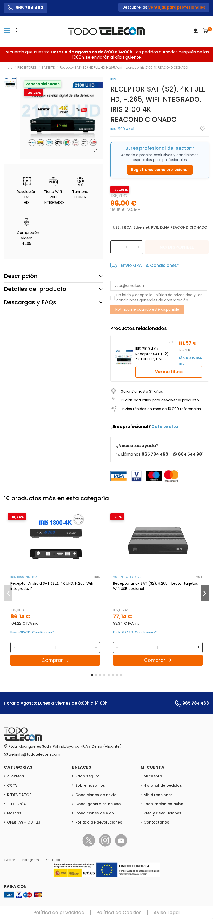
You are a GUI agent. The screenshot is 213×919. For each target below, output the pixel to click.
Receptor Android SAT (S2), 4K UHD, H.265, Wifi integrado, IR (51, 586)
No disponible (176, 247)
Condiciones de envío (96, 794)
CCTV (12, 785)
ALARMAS (15, 776)
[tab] (53, 276)
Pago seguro (87, 776)
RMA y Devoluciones (162, 813)
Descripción (21, 276)
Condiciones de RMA (94, 813)
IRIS (113, 79)
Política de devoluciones (98, 822)
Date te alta (164, 426)
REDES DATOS (19, 794)
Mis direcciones (158, 794)
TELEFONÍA (16, 803)
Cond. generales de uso (98, 803)
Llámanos (144, 454)
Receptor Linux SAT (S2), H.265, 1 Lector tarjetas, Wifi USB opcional (156, 586)
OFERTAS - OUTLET (24, 822)
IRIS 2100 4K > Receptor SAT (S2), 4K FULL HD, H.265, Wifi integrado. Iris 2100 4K (152, 354)
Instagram (31, 859)
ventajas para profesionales (176, 7)
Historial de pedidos (163, 785)
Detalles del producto (35, 289)
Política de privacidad (173, 294)
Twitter (10, 859)
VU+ (199, 577)
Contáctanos (156, 822)
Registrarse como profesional (160, 169)
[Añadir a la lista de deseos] (202, 129)
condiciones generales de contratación (152, 300)
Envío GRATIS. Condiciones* (150, 265)
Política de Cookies (119, 912)
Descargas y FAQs (30, 302)
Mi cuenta (153, 776)
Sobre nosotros (90, 785)
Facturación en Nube (163, 803)
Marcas (14, 813)
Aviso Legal (167, 912)
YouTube (52, 859)
